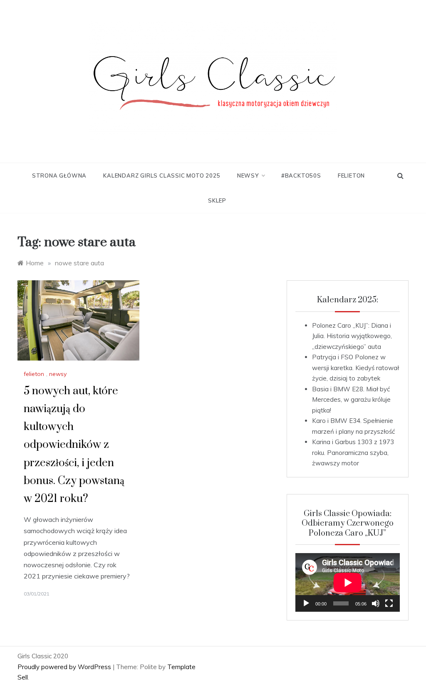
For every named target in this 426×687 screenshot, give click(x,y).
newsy (248, 175)
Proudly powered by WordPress (65, 667)
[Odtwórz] (306, 603)
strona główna (59, 175)
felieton (351, 175)
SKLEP (217, 200)
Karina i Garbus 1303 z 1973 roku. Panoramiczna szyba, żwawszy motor (353, 452)
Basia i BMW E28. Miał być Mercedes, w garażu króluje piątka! (351, 399)
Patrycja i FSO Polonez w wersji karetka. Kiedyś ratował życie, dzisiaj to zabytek (355, 367)
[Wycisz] (376, 603)
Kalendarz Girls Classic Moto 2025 (161, 175)
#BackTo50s (301, 175)
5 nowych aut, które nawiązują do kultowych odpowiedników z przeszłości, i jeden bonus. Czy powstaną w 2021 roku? (74, 445)
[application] (347, 582)
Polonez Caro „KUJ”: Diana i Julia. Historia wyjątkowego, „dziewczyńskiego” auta (352, 336)
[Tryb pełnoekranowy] (389, 603)
